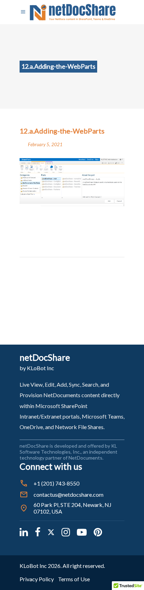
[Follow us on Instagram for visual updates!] (66, 532)
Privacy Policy (37, 579)
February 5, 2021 (45, 144)
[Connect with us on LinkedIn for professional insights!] (24, 532)
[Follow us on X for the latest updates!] (51, 532)
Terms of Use (74, 579)
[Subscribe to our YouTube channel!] (82, 532)
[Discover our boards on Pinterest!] (98, 532)
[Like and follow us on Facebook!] (38, 532)
